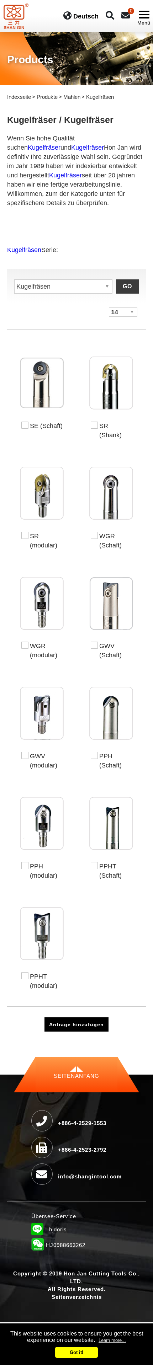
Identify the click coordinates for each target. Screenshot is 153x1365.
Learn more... (112, 1340)
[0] (125, 15)
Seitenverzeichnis (77, 1297)
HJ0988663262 (58, 1246)
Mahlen (71, 97)
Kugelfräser (44, 147)
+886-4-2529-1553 (82, 1123)
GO (127, 286)
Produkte (47, 97)
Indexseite (19, 97)
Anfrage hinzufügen (76, 1024)
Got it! (76, 1352)
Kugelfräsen (24, 249)
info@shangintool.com (90, 1176)
